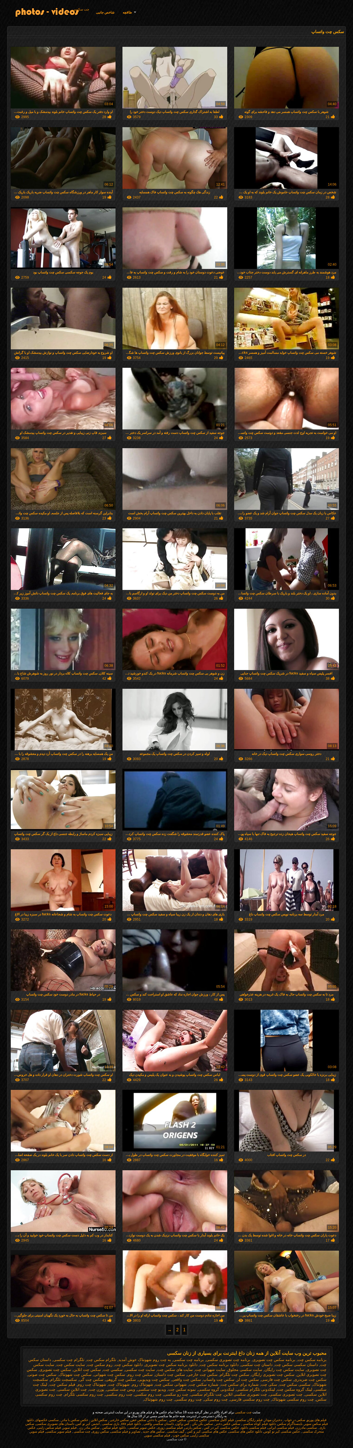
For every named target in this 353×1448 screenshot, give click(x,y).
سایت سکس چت (71, 1364)
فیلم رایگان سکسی (249, 1420)
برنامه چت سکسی (188, 1359)
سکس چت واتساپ (218, 1379)
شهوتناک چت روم (91, 1384)
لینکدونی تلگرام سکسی (255, 1389)
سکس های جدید (153, 1431)
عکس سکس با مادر (74, 1420)
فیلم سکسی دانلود (253, 1428)
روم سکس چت (100, 1364)
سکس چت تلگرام (234, 1374)
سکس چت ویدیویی (154, 1379)
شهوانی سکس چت (171, 1384)
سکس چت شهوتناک (75, 1374)
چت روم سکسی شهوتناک (293, 1399)
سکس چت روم (140, 1374)
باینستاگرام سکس (290, 1424)
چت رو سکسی (176, 1394)
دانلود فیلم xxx (131, 1424)
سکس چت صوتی (42, 1374)
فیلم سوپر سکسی (58, 1431)
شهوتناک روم (142, 1384)
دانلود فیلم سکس (113, 1428)
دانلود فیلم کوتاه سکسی (259, 1424)
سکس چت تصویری (55, 1369)
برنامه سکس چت (312, 1359)
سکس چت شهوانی (109, 1374)
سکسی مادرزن (306, 1428)
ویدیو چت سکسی (151, 1389)
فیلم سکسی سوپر (157, 1435)
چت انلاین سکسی (72, 1389)
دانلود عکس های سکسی (245, 1431)
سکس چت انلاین (87, 1369)
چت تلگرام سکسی (206, 1394)
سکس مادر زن (89, 1428)
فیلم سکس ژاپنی (49, 1428)
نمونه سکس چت (182, 1389)
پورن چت (96, 1389)
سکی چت (269, 1384)
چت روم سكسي (148, 1394)
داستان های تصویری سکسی (55, 1424)
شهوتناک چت (119, 1384)
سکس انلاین (98, 1420)
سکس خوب (180, 1435)
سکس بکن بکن (202, 1424)
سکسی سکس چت (295, 1384)
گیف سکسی (175, 1431)
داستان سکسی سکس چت (296, 1364)
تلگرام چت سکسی (68, 1359)
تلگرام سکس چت (101, 1359)
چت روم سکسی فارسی (250, 1399)
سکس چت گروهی (121, 1379)
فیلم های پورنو (317, 1420)
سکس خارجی (119, 1420)
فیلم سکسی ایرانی (281, 1428)
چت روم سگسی (188, 1399)
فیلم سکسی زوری (170, 1428)
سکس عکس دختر (227, 1424)
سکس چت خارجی (202, 1374)
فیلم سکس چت (62, 1384)
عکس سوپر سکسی (141, 1428)
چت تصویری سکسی (286, 1394)
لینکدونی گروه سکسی (216, 1389)
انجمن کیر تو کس (88, 1424)
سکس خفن (138, 1420)
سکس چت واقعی (186, 1379)
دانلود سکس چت (129, 1364)
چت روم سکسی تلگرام (84, 1394)
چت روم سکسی (118, 1394)
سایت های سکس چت (175, 1369)
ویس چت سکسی (120, 1389)
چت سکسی (81, 9)
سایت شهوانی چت (210, 1369)
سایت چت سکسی (140, 1369)
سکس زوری (100, 1431)
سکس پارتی (192, 1428)
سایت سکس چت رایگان (284, 1369)
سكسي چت (113, 1369)
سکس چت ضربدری (310, 1379)
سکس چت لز (248, 1379)
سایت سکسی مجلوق (245, 1369)
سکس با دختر (157, 1420)
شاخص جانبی (105, 12)
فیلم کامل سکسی (221, 1420)
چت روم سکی (216, 1399)
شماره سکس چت (203, 1384)
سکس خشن (177, 1420)
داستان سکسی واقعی (158, 1424)
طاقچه (127, 12)
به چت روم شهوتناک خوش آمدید (144, 1359)
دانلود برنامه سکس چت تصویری (171, 1364)
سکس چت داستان (170, 1374)
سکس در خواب (294, 1420)
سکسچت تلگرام (63, 1379)
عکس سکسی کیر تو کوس (282, 1431)
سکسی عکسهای (47, 1420)
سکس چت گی (91, 1379)
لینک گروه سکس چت (294, 1389)
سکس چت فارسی (276, 1379)
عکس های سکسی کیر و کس (206, 1431)
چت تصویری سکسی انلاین (245, 1394)
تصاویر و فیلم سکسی (125, 1431)
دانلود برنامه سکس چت (219, 1364)
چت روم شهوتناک (158, 1399)
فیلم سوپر (70, 1428)
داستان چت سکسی (256, 1364)
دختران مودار (273, 1420)
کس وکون (182, 1424)
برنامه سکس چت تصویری (274, 1359)
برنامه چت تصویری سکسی (228, 1359)
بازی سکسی (110, 1424)
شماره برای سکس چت (240, 1384)
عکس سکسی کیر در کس (221, 1428)
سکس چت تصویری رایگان (273, 1374)
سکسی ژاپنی (200, 1435)
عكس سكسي (197, 1420)
